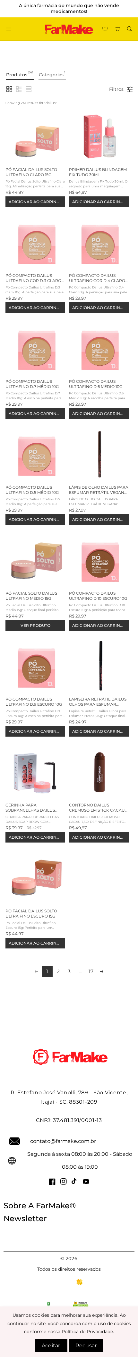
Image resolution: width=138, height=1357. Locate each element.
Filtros (116, 89)
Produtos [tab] (19, 74)
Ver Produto (35, 625)
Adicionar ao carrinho (36, 201)
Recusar (86, 1346)
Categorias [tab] (52, 74)
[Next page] (101, 971)
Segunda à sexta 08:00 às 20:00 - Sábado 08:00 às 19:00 (79, 1160)
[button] (8, 29)
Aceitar (51, 1346)
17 (91, 971)
